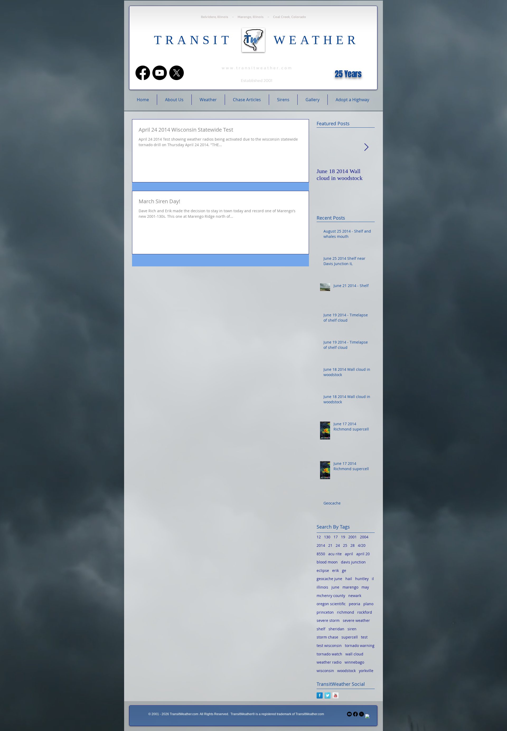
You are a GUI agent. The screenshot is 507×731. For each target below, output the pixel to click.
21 (330, 545)
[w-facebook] (367, 716)
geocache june (329, 578)
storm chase (327, 637)
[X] (176, 73)
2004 (364, 536)
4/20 (361, 545)
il (373, 578)
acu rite (335, 553)
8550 (321, 553)
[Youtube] (159, 73)
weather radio (329, 662)
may (365, 587)
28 (352, 545)
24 (338, 545)
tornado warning (359, 645)
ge (344, 570)
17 (336, 536)
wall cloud (354, 653)
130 (327, 536)
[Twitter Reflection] (328, 695)
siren (352, 628)
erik (335, 570)
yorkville (366, 670)
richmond (345, 612)
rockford (364, 612)
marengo (350, 587)
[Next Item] (366, 147)
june (335, 587)
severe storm (328, 620)
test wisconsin (329, 645)
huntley (362, 578)
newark (354, 595)
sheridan (336, 628)
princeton (325, 612)
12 (319, 536)
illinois (322, 587)
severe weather (356, 620)
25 (345, 545)
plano (368, 603)
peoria (354, 603)
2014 (321, 545)
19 (343, 536)
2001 (352, 536)
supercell (349, 637)
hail (348, 578)
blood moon (327, 562)
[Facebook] (142, 73)
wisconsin (325, 670)
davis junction (353, 562)
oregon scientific (331, 603)
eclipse (323, 570)
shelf (321, 628)
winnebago (354, 662)
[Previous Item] (325, 147)
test (364, 637)
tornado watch (329, 653)
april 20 (363, 553)
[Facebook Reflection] (320, 695)
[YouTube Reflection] (335, 695)
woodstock (346, 670)
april (349, 553)
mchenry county (331, 595)
